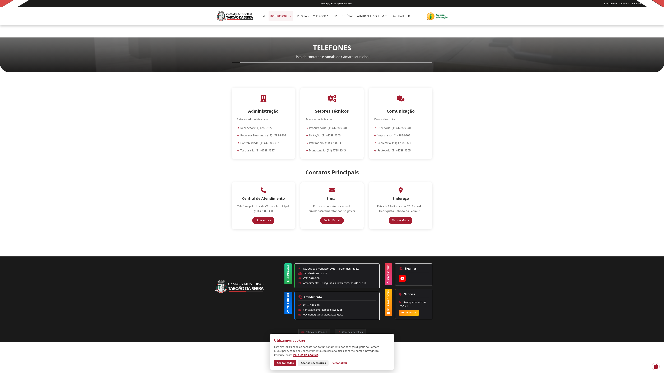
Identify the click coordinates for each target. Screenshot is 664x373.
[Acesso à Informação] (437, 16)
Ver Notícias (410, 312)
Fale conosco (610, 3)
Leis (335, 16)
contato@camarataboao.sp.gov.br (322, 309)
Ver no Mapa (402, 220)
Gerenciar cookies (352, 332)
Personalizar (339, 363)
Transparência (401, 16)
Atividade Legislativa (370, 16)
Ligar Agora (265, 220)
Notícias (347, 16)
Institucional (279, 16)
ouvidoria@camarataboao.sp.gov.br (323, 314)
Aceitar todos (285, 363)
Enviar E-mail (334, 220)
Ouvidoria (624, 3)
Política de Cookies (641, 3)
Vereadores (321, 16)
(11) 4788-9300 (311, 305)
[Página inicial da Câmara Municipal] (249, 292)
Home (262, 16)
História (301, 16)
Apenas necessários (313, 363)
